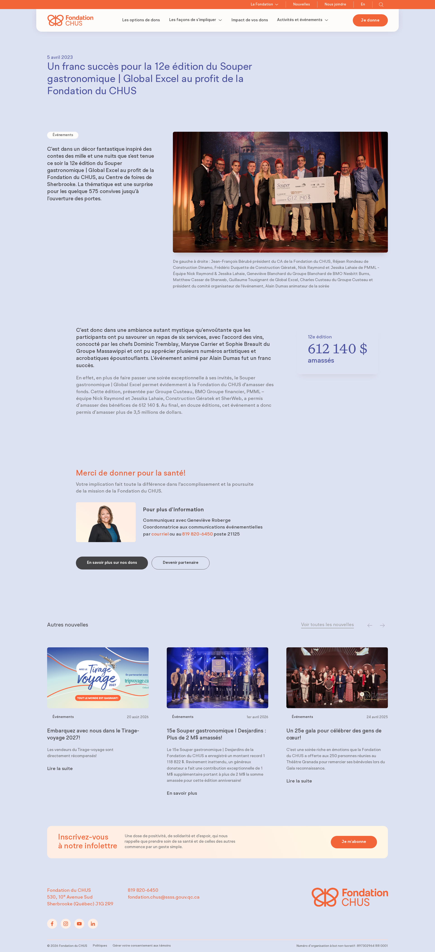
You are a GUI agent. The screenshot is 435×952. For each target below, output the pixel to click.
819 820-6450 (197, 534)
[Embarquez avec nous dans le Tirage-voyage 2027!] (98, 677)
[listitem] (98, 724)
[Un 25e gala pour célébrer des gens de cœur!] (337, 677)
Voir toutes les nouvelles (327, 624)
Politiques (100, 945)
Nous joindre (335, 4)
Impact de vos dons (249, 20)
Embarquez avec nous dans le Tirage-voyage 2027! (93, 734)
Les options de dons (141, 20)
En (363, 4)
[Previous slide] (369, 625)
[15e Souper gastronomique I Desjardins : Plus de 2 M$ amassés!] (217, 677)
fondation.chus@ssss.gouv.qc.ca (164, 897)
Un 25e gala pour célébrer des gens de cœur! (334, 734)
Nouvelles (301, 4)
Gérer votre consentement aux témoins (142, 945)
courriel (160, 534)
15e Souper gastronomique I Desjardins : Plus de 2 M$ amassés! (216, 734)
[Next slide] (382, 625)
